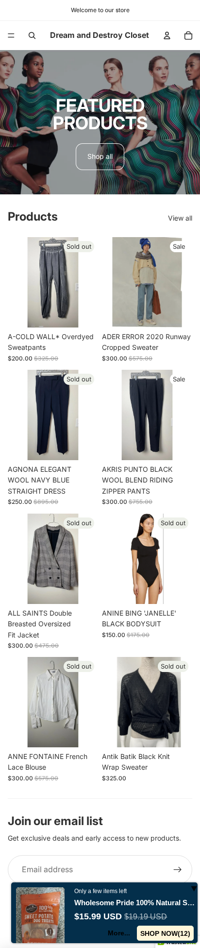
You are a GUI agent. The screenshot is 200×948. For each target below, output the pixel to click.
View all (180, 218)
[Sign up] (177, 870)
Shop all (100, 156)
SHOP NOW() (165, 933)
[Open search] (32, 35)
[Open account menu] (167, 35)
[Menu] (11, 35)
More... (119, 933)
